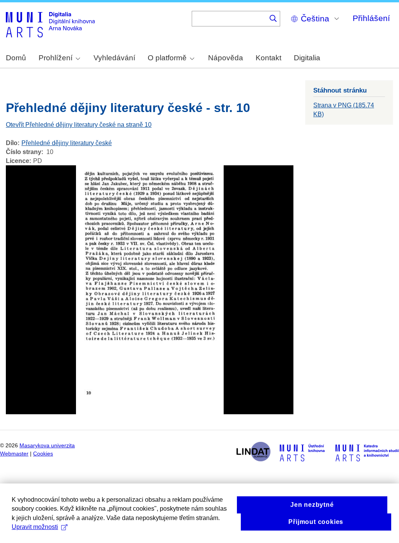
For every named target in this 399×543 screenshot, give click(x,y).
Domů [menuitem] (16, 57)
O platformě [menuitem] (167, 57)
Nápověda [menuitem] (225, 57)
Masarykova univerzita (47, 445)
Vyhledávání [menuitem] (114, 57)
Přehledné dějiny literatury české (66, 143)
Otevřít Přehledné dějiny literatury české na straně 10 (79, 124)
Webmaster (14, 454)
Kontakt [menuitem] (268, 57)
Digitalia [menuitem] (307, 57)
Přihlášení (371, 18)
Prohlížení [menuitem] (55, 57)
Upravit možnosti (35, 527)
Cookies (43, 454)
